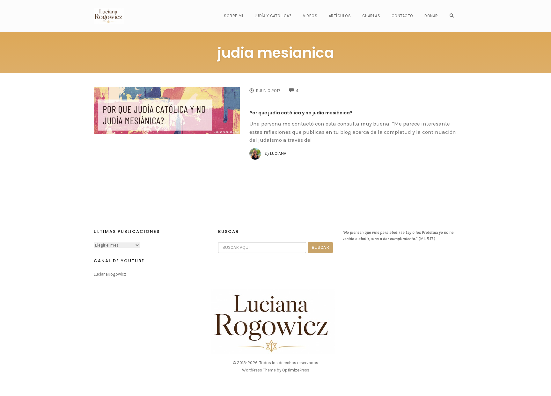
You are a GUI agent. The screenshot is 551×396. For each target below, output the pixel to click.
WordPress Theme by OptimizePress (275, 370)
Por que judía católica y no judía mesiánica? (300, 113)
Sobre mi (233, 15)
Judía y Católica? (273, 15)
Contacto (402, 15)
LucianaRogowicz (110, 274)
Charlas (371, 15)
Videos (310, 15)
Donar (431, 15)
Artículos (340, 15)
